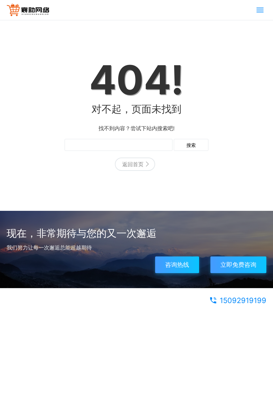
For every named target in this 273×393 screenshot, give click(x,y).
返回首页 (132, 164)
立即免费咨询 (238, 264)
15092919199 (243, 300)
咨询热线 (177, 264)
